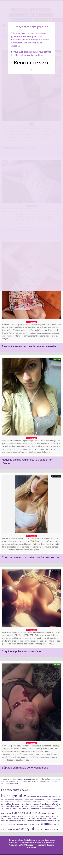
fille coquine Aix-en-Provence (47, 797)
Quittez (31, 70)
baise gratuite (13, 795)
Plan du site (31, 847)
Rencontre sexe (32, 62)
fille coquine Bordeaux (36, 800)
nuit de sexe (56, 808)
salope (45, 824)
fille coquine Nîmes (37, 804)
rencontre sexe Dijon (44, 818)
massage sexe (46, 808)
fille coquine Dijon (19, 802)
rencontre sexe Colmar (27, 818)
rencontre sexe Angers (16, 816)
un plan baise (12, 783)
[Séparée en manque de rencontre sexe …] (31, 702)
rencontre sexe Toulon (32, 824)
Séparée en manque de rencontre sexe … (26, 767)
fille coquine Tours (33, 808)
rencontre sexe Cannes (10, 818)
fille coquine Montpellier (20, 804)
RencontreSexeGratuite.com (22, 840)
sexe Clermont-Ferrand (10, 829)
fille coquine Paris (50, 804)
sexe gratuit (29, 828)
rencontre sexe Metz (34, 821)
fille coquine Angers (20, 800)
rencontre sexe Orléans (51, 821)
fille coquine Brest (51, 800)
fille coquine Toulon (19, 808)
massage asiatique (24, 779)
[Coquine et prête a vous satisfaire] (31, 599)
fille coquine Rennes (49, 806)
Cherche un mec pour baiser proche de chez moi (30, 557)
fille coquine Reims (34, 806)
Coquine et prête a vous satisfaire (21, 651)
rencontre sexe (26, 812)
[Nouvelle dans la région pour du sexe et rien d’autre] (31, 397)
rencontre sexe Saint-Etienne (12, 824)
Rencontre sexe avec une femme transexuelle (29, 346)
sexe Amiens (54, 824)
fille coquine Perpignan (18, 806)
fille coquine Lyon (49, 802)
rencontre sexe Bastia (34, 816)
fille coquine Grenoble (34, 802)
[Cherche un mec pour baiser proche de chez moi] (31, 505)
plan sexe (6, 812)
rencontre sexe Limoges (17, 821)
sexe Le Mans (44, 829)
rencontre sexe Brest (50, 816)
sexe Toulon (54, 829)
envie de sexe (31, 797)
